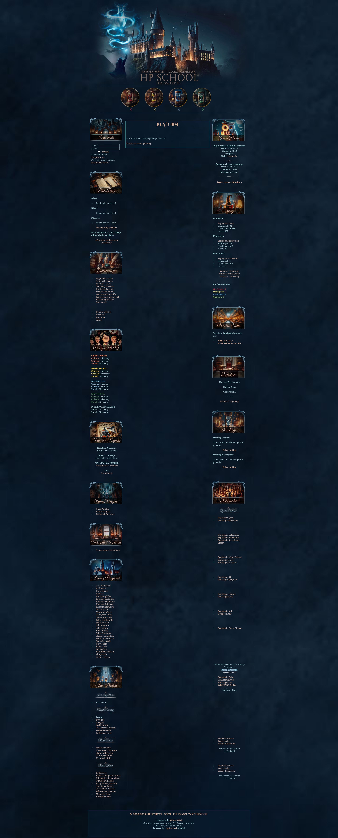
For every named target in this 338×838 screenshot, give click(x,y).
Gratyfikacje (107, 473)
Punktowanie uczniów (106, 294)
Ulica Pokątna (102, 509)
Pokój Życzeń (102, 622)
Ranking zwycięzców (228, 520)
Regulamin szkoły (104, 278)
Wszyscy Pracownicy (229, 276)
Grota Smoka (102, 591)
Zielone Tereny (103, 657)
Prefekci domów (103, 730)
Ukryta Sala (101, 644)
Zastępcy (100, 722)
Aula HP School (103, 585)
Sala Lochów (102, 628)
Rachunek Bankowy (105, 514)
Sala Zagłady (102, 630)
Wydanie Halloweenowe (107, 465)
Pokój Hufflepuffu (104, 620)
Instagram (100, 317)
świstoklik (232, 156)
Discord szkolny (103, 312)
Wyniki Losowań (226, 738)
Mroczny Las (102, 609)
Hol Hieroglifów (103, 596)
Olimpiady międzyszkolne (108, 778)
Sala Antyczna (102, 625)
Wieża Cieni (101, 649)
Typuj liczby (224, 741)
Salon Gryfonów (103, 633)
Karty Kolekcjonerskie (106, 783)
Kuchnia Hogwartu (105, 607)
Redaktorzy (101, 773)
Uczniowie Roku (104, 758)
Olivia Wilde (176, 820)
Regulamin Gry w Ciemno (230, 628)
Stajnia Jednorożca (105, 638)
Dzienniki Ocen (103, 283)
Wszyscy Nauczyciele (229, 273)
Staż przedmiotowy (105, 291)
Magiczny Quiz (103, 794)
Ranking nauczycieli (227, 562)
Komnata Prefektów (105, 599)
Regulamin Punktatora (228, 537)
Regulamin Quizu (226, 517)
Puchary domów (103, 747)
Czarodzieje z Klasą (105, 788)
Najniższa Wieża (104, 612)
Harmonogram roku (105, 299)
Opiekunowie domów (106, 727)
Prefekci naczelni (104, 733)
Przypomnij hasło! (100, 162)
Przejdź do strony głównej (138, 143)
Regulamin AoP (225, 611)
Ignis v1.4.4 (171, 828)
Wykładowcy (102, 725)
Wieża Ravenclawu (105, 651)
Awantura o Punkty (105, 786)
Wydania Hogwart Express (108, 775)
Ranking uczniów (226, 560)
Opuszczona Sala (104, 617)
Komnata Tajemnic (105, 604)
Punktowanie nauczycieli (107, 297)
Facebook (100, 314)
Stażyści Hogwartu (105, 753)
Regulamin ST (224, 577)
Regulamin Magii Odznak (230, 557)
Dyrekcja (100, 720)
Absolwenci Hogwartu (106, 750)
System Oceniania (104, 281)
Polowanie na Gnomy (106, 791)
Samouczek (101, 302)
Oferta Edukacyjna (105, 289)
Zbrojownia (101, 654)
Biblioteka (101, 588)
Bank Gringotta (103, 511)
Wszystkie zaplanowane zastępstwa (107, 241)
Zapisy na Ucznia (226, 223)
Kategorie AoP (224, 614)
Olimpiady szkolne (105, 781)
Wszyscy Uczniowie (229, 271)
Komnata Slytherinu (105, 601)
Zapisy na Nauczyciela (228, 241)
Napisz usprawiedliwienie (108, 550)
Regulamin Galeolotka (228, 535)
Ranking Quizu (225, 682)
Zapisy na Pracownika (228, 258)
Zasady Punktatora (226, 771)
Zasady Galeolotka (226, 743)
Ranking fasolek (225, 596)
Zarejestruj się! (98, 157)
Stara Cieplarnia (103, 641)
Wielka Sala (101, 646)
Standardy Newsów (105, 286)
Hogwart (100, 593)
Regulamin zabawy (227, 594)
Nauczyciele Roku (104, 755)
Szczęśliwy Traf (103, 796)
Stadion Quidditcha (105, 636)
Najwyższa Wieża (104, 614)
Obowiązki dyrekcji (229, 401)
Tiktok (99, 320)
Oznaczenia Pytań (226, 680)
